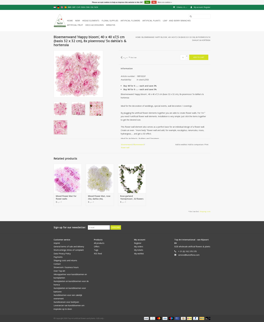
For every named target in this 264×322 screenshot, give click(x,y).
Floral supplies (110, 20)
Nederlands (55, 7)
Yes (147, 2)
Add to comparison (196, 144)
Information (127, 68)
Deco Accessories (94, 25)
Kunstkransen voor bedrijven (66, 302)
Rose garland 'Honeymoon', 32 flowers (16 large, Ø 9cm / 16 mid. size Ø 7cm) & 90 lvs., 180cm (131, 197)
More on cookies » (165, 2)
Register (137, 243)
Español (65, 7)
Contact (57, 264)
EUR (69, 7)
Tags (96, 250)
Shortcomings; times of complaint (69, 250)
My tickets (138, 250)
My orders (138, 246)
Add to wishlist (181, 144)
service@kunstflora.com (189, 255)
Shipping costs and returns (65, 260)
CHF (78, 7)
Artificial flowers (130, 20)
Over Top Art (59, 271)
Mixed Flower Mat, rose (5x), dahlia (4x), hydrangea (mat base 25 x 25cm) (100, 197)
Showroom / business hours (66, 267)
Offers (96, 246)
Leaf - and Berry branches (177, 20)
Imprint (57, 243)
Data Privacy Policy (62, 253)
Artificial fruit (75, 25)
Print (206, 144)
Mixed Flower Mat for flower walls (66, 197)
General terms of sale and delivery (69, 246)
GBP (74, 7)
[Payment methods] (146, 318)
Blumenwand (139, 144)
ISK (92, 7)
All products (99, 243)
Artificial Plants (151, 20)
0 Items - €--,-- (182, 7)
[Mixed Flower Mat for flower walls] (68, 178)
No (154, 2)
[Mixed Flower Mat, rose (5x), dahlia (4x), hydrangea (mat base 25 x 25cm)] (100, 178)
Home (70, 20)
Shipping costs (205, 211)
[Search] (189, 16)
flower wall (125, 147)
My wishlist (139, 253)
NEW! (77, 20)
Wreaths (110, 25)
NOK (96, 7)
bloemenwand (126, 144)
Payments (58, 257)
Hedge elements (90, 20)
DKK (88, 7)
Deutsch (58, 7)
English (62, 7)
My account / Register (201, 7)
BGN (83, 7)
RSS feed (98, 253)
